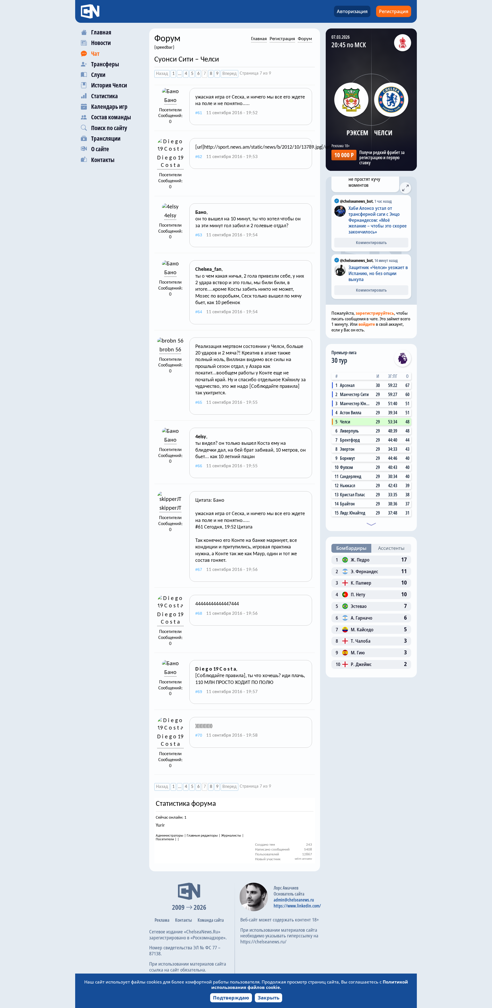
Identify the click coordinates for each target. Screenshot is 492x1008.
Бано (170, 100)
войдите (366, 324)
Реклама (162, 920)
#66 (198, 466)
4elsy (170, 216)
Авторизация (352, 11)
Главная (259, 38)
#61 (198, 112)
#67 (198, 569)
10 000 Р (344, 155)
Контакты (183, 920)
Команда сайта (211, 920)
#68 (198, 613)
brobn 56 (170, 350)
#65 (198, 402)
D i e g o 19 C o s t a (170, 161)
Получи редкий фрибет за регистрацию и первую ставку (382, 157)
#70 (198, 735)
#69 (198, 691)
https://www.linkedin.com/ (297, 906)
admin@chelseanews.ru (294, 900)
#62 (198, 156)
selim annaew (303, 859)
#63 (198, 235)
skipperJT (170, 508)
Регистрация (393, 11)
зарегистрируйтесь (375, 313)
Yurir (160, 825)
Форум (305, 38)
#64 (198, 312)
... (179, 73)
